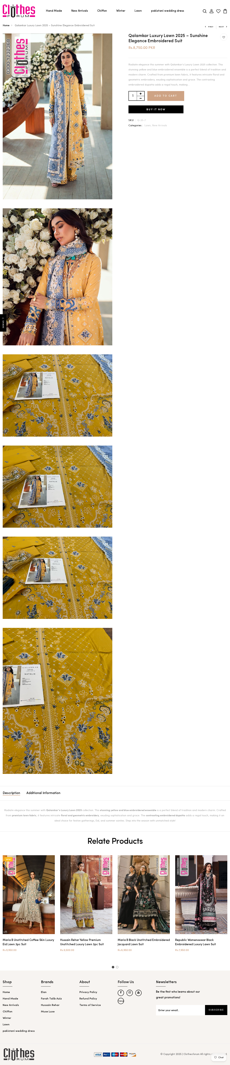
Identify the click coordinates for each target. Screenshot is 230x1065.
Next (221, 27)
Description (11, 793)
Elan (44, 992)
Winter (120, 11)
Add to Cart (165, 95)
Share (3, 325)
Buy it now (155, 109)
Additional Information (43, 793)
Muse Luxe (48, 1011)
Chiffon (102, 11)
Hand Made (54, 11)
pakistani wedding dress (167, 11)
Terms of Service (90, 1005)
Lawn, (148, 125)
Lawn (138, 11)
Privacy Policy (88, 992)
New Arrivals (79, 11)
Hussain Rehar (50, 1005)
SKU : (132, 120)
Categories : (135, 125)
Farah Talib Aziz (51, 998)
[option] (29, 906)
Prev (210, 27)
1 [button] (113, 967)
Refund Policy (88, 998)
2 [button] (117, 967)
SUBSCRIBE (216, 1010)
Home (6, 25)
